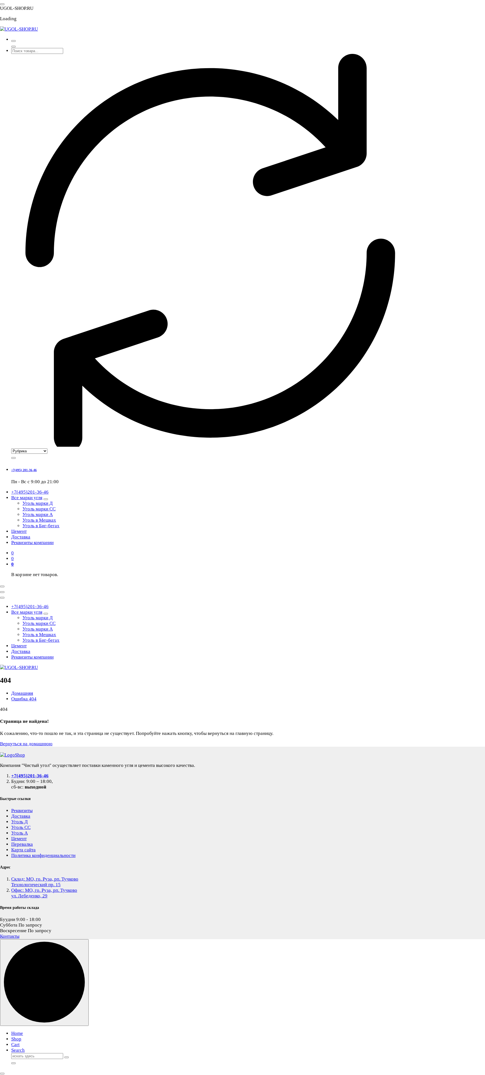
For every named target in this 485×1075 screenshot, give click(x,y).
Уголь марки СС (39, 509)
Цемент (19, 531)
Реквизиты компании (32, 542)
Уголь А (19, 833)
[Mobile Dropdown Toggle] (46, 499)
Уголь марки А (37, 514)
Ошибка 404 (23, 699)
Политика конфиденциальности (43, 855)
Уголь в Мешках (39, 520)
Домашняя (22, 693)
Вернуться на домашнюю (26, 743)
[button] (2, 1073)
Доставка (20, 537)
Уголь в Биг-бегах (41, 525)
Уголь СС (21, 827)
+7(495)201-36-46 (30, 492)
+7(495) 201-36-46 (24, 470)
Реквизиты (22, 810)
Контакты (9, 936)
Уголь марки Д (37, 503)
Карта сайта (23, 849)
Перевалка (22, 844)
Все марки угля (26, 497)
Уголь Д (19, 821)
